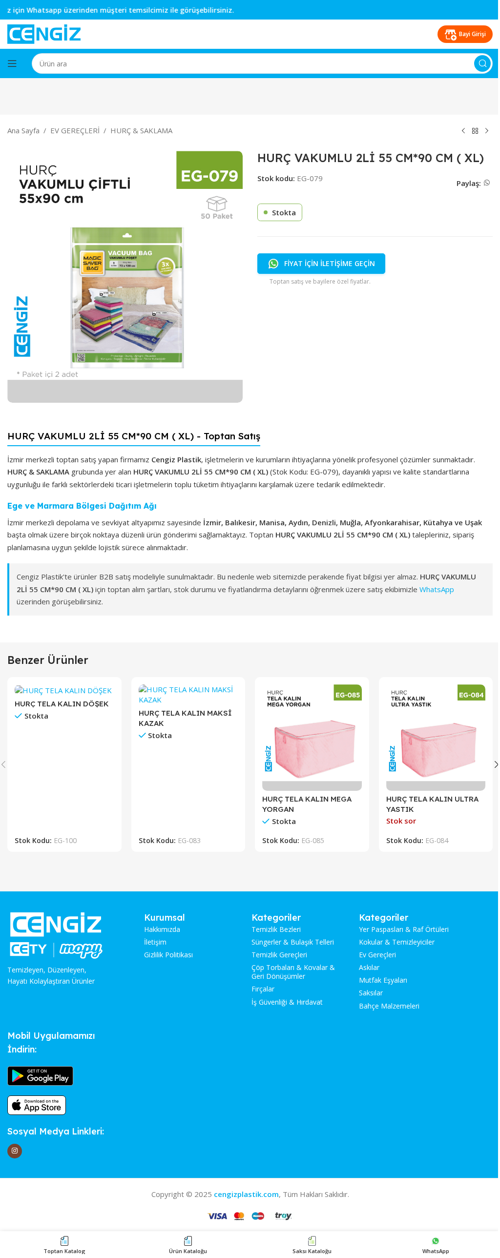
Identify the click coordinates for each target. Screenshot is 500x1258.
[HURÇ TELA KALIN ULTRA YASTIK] (436, 737)
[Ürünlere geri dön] (475, 131)
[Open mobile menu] (12, 63)
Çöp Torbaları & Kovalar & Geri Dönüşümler (293, 972)
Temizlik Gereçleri (279, 954)
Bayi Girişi (472, 34)
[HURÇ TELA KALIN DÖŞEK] (64, 689)
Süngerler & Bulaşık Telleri (292, 942)
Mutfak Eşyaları (383, 980)
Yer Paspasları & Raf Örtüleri (404, 929)
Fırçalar (262, 989)
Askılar (369, 967)
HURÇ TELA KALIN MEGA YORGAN (307, 804)
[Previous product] (463, 131)
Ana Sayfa (23, 130)
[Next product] (487, 131)
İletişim (155, 942)
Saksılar (371, 993)
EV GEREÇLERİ (75, 130)
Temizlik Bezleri (276, 929)
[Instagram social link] (14, 1151)
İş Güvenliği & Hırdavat (287, 1002)
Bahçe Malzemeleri (389, 1006)
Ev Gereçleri (377, 954)
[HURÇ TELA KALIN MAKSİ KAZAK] (188, 694)
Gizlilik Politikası (168, 954)
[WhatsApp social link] (487, 182)
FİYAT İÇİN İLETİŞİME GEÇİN (329, 263)
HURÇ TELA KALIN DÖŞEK (62, 703)
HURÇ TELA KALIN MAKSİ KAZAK (185, 718)
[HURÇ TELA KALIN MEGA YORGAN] (312, 737)
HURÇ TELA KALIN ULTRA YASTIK (432, 804)
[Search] (482, 63)
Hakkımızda (162, 929)
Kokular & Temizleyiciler (397, 942)
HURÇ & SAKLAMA (141, 130)
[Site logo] (44, 33)
